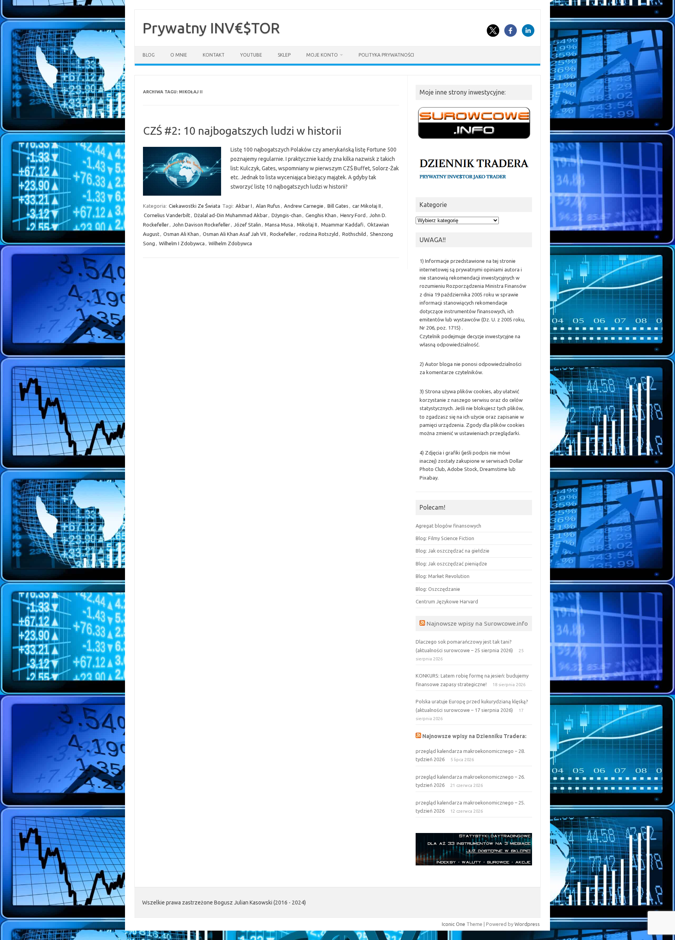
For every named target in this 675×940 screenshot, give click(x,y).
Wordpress (527, 924)
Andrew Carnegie (303, 206)
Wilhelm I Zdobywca (182, 243)
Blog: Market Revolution (443, 576)
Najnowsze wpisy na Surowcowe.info (477, 623)
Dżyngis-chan (286, 215)
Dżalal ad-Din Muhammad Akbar (231, 215)
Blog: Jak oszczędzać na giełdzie (452, 550)
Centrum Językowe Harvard (447, 601)
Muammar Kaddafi (342, 224)
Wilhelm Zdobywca (230, 243)
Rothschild (354, 234)
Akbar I (244, 206)
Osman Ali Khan (181, 234)
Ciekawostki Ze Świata (194, 206)
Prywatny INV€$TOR (211, 28)
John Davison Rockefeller (201, 224)
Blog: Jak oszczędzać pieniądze (451, 563)
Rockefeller (283, 234)
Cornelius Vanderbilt (167, 215)
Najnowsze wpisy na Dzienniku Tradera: (474, 736)
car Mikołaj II (366, 206)
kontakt (214, 54)
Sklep (284, 54)
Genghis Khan (320, 215)
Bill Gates (337, 206)
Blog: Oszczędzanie (438, 589)
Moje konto (322, 54)
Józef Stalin (247, 224)
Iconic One (453, 924)
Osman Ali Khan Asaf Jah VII (234, 234)
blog (149, 54)
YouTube (251, 54)
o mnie (178, 54)
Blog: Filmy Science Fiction (445, 538)
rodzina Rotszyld (319, 234)
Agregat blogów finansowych (448, 525)
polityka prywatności (386, 54)
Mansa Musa (279, 224)
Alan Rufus (268, 206)
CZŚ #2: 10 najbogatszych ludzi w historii (242, 131)
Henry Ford (353, 215)
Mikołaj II (307, 224)
